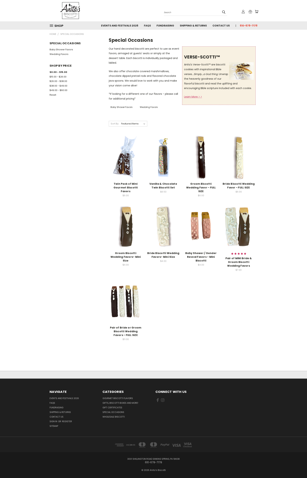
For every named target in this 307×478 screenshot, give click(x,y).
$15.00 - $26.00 (58, 76)
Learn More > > (193, 96)
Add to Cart (163, 160)
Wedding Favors (59, 54)
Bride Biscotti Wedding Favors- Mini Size (163, 255)
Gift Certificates (112, 407)
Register (67, 421)
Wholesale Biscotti (114, 416)
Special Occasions (113, 412)
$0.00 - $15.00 (58, 72)
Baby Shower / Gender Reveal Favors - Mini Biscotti (201, 256)
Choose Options (125, 160)
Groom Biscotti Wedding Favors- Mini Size (126, 256)
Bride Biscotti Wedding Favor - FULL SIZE (239, 185)
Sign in (54, 421)
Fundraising (165, 25)
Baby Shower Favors (61, 49)
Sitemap (54, 426)
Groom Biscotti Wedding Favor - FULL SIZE (201, 187)
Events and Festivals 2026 (119, 25)
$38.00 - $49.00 (58, 85)
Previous (297, 467)
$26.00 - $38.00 (58, 81)
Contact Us (221, 25)
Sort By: (115, 123)
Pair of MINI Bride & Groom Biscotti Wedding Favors (238, 262)
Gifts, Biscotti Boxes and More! (120, 402)
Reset (53, 95)
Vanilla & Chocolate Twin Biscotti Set (163, 185)
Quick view (125, 153)
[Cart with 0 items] (256, 11)
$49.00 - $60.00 (58, 90)
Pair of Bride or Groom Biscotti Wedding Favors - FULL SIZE (125, 331)
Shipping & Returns (193, 25)
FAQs (147, 25)
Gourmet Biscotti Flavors (118, 398)
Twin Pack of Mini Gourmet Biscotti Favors (126, 187)
